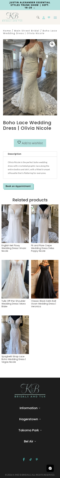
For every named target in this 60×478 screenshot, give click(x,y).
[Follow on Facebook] (24, 459)
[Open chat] (50, 468)
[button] (52, 44)
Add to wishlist (32, 143)
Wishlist (49, 17)
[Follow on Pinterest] (36, 459)
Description (14, 153)
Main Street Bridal (26, 30)
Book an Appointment (18, 186)
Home (7, 30)
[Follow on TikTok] (30, 459)
